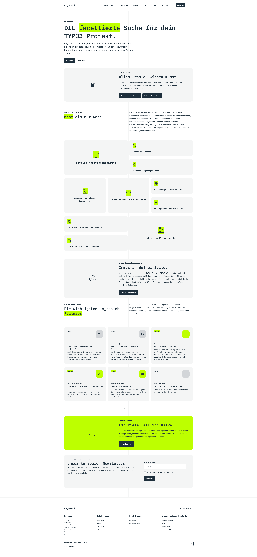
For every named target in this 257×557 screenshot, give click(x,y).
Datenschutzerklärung (166, 472)
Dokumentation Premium (130, 96)
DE (192, 5)
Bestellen (180, 5)
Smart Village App (167, 520)
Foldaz (164, 523)
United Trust (166, 527)
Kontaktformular (69, 532)
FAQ (144, 5)
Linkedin (67, 535)
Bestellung (100, 520)
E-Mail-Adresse (150, 462)
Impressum (77, 543)
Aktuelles (164, 5)
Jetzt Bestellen (126, 444)
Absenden (150, 479)
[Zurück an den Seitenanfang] (191, 544)
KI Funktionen (123, 5)
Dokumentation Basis (152, 96)
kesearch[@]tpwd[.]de (71, 530)
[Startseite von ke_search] (70, 5)
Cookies (84, 543)
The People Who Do (168, 530)
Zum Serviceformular (129, 292)
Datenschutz (68, 543)
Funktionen (108, 5)
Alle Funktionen (129, 409)
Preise (135, 5)
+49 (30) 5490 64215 (70, 528)
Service (153, 5)
